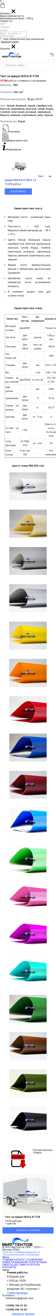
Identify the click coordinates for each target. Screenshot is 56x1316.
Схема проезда (17, 1292)
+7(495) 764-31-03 (16, 1305)
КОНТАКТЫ (9, 1267)
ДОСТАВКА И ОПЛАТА (27, 1264)
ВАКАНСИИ (21, 1262)
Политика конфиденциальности (21, 1252)
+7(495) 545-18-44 (16, 1309)
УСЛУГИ (34, 1262)
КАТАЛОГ (19, 1259)
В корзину (18, 191)
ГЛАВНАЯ (7, 1259)
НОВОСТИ (8, 1262)
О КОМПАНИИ (34, 1259)
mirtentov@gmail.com (19, 1298)
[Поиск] (49, 65)
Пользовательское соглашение (20, 1254)
